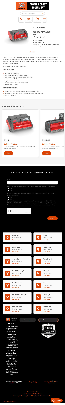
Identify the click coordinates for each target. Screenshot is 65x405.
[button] (21, 20)
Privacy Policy (48, 381)
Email (11, 179)
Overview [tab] (32, 52)
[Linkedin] (36, 382)
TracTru (12, 382)
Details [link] (8, 153)
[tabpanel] (18, 35)
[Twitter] (31, 382)
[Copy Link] (44, 37)
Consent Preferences (9, 401)
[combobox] (32, 13)
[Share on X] (37, 37)
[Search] (56, 320)
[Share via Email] (41, 37)
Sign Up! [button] (52, 218)
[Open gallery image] (18, 35)
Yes (11, 188)
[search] (43, 13)
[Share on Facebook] (34, 37)
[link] (37, 20)
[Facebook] (29, 382)
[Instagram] (33, 382)
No (11, 190)
